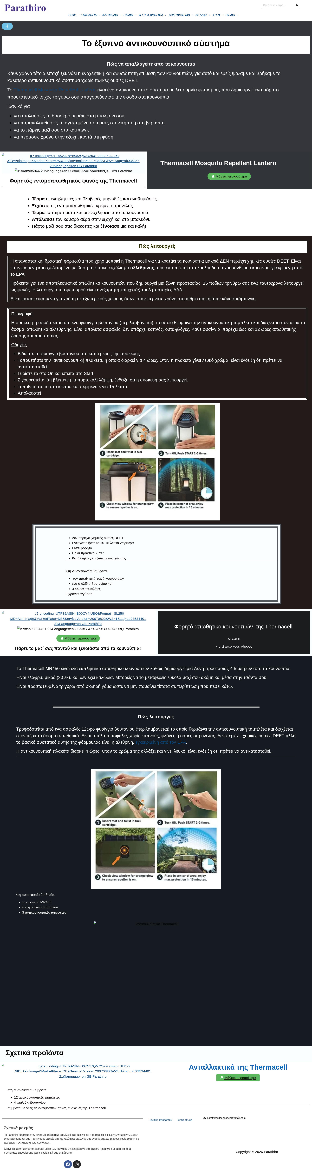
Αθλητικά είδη (179, 15)
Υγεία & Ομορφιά (150, 15)
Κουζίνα (201, 15)
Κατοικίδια (110, 15)
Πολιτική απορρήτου (160, 1120)
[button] (89, 15)
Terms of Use (184, 1120)
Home (72, 15)
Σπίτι (216, 15)
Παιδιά (128, 15)
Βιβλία (230, 15)
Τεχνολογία (88, 15)
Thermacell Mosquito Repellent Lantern (54, 89)
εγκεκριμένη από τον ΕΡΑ (161, 742)
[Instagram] (77, 1164)
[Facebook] (68, 1164)
